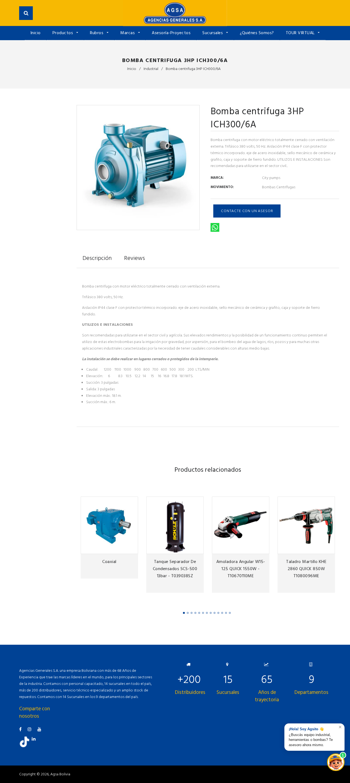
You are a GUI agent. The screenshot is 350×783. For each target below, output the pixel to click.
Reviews (134, 258)
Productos (63, 32)
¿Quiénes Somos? (257, 32)
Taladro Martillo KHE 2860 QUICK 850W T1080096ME (306, 568)
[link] (124, 549)
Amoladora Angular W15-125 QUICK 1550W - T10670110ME (240, 568)
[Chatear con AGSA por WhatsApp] (336, 762)
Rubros (97, 32)
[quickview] (133, 549)
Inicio (35, 32)
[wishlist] (115, 549)
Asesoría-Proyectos (171, 32)
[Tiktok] (26, 746)
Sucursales (213, 32)
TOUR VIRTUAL (301, 32)
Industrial (151, 69)
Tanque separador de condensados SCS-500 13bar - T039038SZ (175, 568)
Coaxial (109, 561)
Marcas (128, 32)
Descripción (97, 258)
